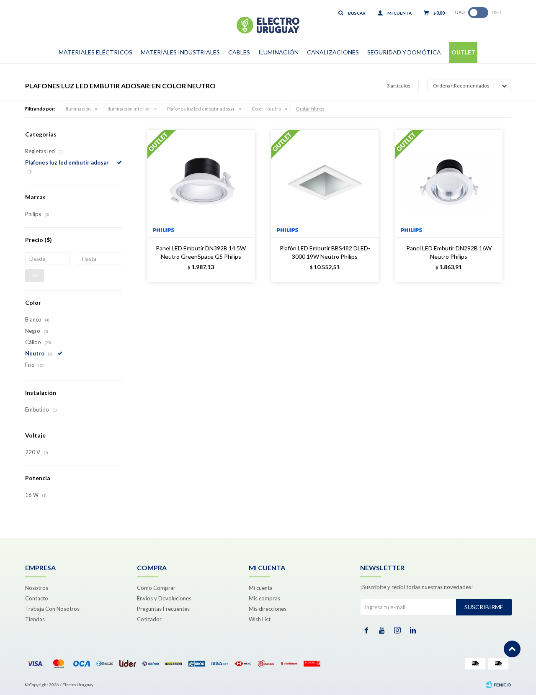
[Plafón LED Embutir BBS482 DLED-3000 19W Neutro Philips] (325, 183)
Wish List (260, 619)
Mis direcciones (267, 608)
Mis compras (264, 598)
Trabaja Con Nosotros (52, 608)
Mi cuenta (261, 587)
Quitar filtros (310, 109)
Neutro (266, 108)
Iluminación (278, 52)
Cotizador (149, 619)
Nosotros (36, 587)
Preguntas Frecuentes (163, 608)
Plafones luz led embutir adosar (201, 108)
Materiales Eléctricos (95, 52)
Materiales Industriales (180, 52)
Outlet (463, 52)
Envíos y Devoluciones (164, 598)
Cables (239, 52)
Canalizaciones (333, 52)
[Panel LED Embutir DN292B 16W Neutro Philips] (448, 183)
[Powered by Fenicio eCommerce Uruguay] (498, 684)
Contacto (36, 598)
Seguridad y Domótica (404, 52)
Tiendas (35, 619)
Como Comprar (156, 587)
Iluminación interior (129, 108)
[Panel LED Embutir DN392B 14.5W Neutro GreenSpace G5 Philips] (201, 183)
